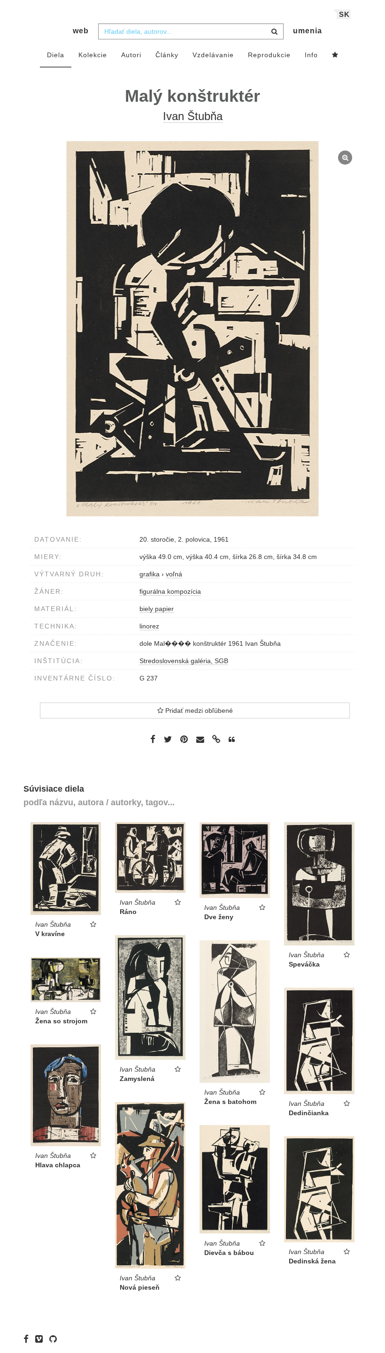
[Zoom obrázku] (192, 328)
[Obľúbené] (335, 55)
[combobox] (191, 31)
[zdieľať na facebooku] (153, 739)
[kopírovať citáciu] (231, 740)
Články (166, 55)
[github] (55, 1339)
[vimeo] (41, 1339)
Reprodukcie (269, 55)
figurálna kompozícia (170, 591)
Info (311, 55)
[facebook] (28, 1339)
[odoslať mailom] (200, 739)
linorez (149, 626)
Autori (131, 55)
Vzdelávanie (213, 55)
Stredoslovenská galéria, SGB (183, 661)
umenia (307, 31)
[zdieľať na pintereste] (184, 739)
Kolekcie (92, 55)
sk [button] (344, 14)
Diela (55, 55)
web (81, 31)
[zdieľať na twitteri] (168, 739)
